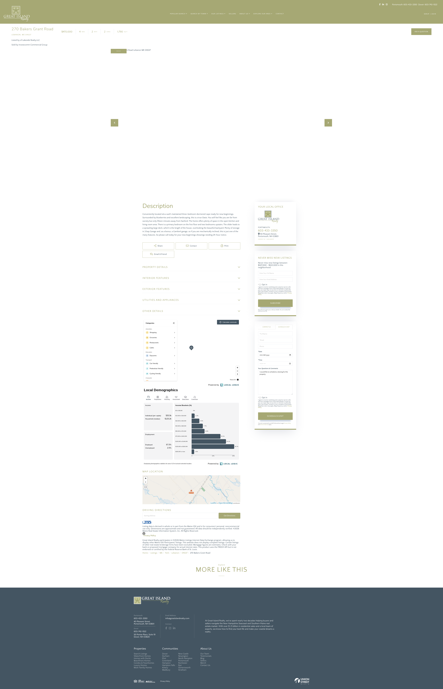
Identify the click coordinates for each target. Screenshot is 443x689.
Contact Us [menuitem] (205, 665)
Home (145, 553)
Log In (433, 14)
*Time (260, 360)
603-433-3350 (410, 4)
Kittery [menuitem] (165, 667)
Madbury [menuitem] (166, 670)
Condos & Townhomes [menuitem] (144, 663)
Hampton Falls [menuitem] (168, 665)
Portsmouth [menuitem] (183, 661)
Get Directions (229, 516)
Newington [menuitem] (183, 656)
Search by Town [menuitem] (198, 14)
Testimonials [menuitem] (205, 656)
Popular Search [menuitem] (177, 14)
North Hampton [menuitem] (185, 658)
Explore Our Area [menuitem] (262, 14)
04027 (184, 553)
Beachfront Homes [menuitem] (142, 661)
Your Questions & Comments (268, 368)
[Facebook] (166, 628)
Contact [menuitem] (280, 14)
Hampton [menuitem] (166, 663)
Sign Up (426, 14)
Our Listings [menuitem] (217, 14)
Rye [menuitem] (180, 665)
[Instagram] (170, 628)
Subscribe (275, 303)
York (167, 553)
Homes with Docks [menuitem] (142, 658)
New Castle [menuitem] (183, 654)
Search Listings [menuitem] (140, 654)
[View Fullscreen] (145, 487)
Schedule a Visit (284, 327)
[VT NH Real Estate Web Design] (302, 681)
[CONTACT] (421, 31)
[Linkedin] (174, 628)
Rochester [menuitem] (182, 663)
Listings (153, 553)
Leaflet (213, 503)
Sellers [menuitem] (232, 14)
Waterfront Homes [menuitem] (142, 656)
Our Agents (270, 239)
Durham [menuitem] (165, 656)
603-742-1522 (431, 4)
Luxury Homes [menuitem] (140, 665)
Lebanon (175, 553)
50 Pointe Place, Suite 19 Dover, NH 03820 (144, 635)
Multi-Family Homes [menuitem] (143, 667)
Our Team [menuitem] (204, 654)
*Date (260, 352)
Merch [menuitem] (203, 663)
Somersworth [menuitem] (184, 667)
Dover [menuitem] (165, 654)
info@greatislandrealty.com (177, 618)
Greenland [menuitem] (166, 661)
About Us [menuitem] (243, 14)
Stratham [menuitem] (182, 670)
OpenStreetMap (226, 503)
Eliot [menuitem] (164, 658)
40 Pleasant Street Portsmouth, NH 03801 (144, 622)
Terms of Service (264, 424)
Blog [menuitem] (202, 658)
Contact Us (261, 239)
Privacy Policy (150, 535)
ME (161, 553)
